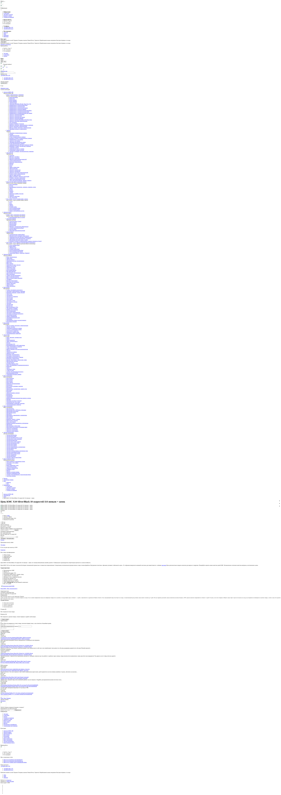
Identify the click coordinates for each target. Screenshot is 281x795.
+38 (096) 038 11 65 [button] (5, 766)
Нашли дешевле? (5, 524)
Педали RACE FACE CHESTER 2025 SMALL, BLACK (14, 670)
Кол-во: (2, 535)
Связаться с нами (8, 719)
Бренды (5, 478)
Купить (16, 530)
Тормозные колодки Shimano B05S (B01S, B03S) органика (15, 638)
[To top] (1, 697)
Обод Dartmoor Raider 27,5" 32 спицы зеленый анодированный (16, 694)
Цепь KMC (3, 588)
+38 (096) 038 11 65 (8, 27)
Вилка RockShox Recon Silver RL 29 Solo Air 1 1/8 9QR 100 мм (16, 646)
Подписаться (18, 710)
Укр (2, 61)
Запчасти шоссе (7, 732)
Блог (5, 481)
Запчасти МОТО (8, 733)
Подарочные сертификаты (10, 724)
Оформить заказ (5, 88)
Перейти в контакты (6, 44)
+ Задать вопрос (5, 619)
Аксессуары (7, 737)
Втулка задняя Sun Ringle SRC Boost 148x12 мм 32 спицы (15, 662)
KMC (8, 515)
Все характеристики (6, 533)
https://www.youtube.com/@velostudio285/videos (15, 762)
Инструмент (7, 734)
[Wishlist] (1, 513)
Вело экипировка (8, 738)
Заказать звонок (4, 81)
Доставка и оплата (8, 14)
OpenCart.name (10, 781)
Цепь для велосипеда (12, 588)
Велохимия (6, 736)
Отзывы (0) (6, 558)
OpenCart (9, 780)
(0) (1, 511)
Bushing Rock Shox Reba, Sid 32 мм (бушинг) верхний (14, 678)
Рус (5, 61)
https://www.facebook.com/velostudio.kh (13, 759)
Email (2, 626)
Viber (5, 775)
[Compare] (2, 513)
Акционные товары (8, 479)
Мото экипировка (8, 740)
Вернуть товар (7, 720)
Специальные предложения (10, 725)
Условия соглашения (9, 17)
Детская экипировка (9, 741)
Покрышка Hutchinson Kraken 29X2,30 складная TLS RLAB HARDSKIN (19, 686)
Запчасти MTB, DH (8, 494)
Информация (7, 485)
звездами (164, 565)
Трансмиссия (7, 495)
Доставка (6, 53)
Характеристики (8, 556)
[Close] (4, 1)
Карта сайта (6, 722)
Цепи (5, 496)
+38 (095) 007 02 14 (8, 28)
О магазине (6, 13)
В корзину (3, 538)
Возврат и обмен (8, 15)
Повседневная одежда (9, 742)
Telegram (6, 777)
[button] (4, 45)
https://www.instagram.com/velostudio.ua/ (13, 761)
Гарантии (3, 550)
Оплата (5, 56)
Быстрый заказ (10, 538)
